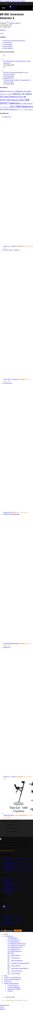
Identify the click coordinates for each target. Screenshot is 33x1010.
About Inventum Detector (11, 923)
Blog (4, 920)
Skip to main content (18, 1)
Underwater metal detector (12, 888)
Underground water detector (12, 885)
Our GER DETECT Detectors (14, 101)
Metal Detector (8, 879)
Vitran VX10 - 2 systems (11, 379)
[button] (18, 821)
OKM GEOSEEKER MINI (10, 644)
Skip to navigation (6, 1)
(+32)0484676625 (21, 3)
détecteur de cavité (23, 91)
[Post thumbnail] (6, 59)
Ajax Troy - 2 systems (10, 246)
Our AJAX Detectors (9, 96)
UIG (18, 109)
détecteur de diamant (6, 94)
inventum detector (15, 23)
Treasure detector (9, 890)
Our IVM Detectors (27, 104)
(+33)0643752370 (12, 3)
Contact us (6, 925)
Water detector (8, 48)
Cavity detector (8, 886)
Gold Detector (7, 881)
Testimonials (7, 918)
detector (3, 91)
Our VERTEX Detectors (8, 109)
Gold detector (7, 43)
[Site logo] (16, 9)
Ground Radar (8, 44)
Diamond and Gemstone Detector (14, 41)
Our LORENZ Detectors (5, 107)
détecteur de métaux (22, 93)
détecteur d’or (11, 91)
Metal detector (8, 46)
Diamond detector (9, 883)
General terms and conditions (13, 922)
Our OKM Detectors (21, 106)
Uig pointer (7, 512)
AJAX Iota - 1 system (9, 777)
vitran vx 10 (21, 109)
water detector (29, 109)
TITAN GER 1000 (8, 815)
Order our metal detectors (11, 916)
